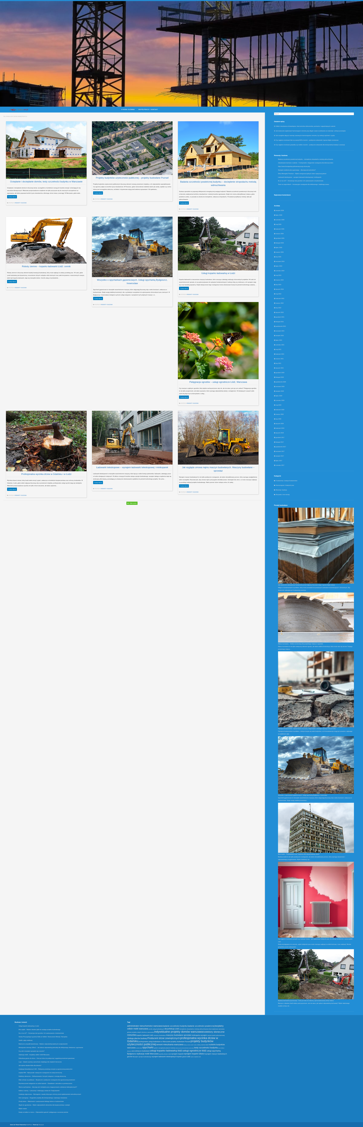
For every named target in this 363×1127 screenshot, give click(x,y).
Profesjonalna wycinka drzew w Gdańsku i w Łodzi (46, 474)
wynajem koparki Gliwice (194, 1054)
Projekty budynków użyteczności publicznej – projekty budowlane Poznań (132, 178)
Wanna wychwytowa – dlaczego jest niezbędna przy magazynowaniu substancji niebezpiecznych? (48, 1087)
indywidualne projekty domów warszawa (178, 1031)
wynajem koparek (177, 1054)
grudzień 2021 (280, 317)
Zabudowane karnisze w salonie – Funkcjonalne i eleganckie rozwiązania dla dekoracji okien (305, 163)
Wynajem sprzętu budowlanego (142, 1056)
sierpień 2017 (280, 456)
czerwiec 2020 (280, 400)
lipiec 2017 (279, 460)
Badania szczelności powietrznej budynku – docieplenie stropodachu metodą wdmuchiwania (305, 159)
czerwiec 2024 (280, 270)
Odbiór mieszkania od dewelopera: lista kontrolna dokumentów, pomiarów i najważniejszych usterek (305, 126)
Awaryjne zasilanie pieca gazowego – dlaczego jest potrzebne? (297, 170)
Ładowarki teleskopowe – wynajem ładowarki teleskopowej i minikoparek (132, 467)
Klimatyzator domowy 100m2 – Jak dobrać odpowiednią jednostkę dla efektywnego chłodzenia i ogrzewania (51, 1047)
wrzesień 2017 (280, 451)
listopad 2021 (280, 321)
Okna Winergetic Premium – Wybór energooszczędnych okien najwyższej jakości (302, 173)
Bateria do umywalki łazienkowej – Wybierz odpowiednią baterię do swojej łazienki (43, 1044)
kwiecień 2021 (280, 354)
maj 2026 (278, 224)
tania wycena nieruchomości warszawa (185, 1048)
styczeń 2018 (280, 433)
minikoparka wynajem (199, 1035)
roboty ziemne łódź (202, 1045)
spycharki (147, 1047)
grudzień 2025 (280, 238)
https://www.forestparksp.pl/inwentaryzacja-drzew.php (294, 166)
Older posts (133, 503)
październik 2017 (281, 446)
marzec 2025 (280, 252)
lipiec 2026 (279, 215)
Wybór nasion (23, 1108)
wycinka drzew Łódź (165, 1054)
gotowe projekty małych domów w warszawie (140, 1032)
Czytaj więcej (12, 196)
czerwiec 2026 (280, 219)
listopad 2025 (280, 243)
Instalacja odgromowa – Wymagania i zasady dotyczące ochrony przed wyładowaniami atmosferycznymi (50, 1094)
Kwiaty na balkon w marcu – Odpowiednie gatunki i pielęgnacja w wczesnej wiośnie (43, 1112)
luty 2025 (278, 257)
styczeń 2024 (280, 289)
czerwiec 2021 (280, 345)
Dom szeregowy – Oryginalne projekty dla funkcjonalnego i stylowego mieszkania (43, 1098)
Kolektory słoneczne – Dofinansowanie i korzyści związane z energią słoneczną (42, 1076)
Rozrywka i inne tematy (283, 494)
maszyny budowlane (159, 1035)
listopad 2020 (280, 377)
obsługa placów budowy (137, 1038)
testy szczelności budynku (206, 1047)
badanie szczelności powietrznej (201, 1026)
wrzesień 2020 (280, 386)
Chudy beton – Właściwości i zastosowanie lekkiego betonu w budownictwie (41, 1101)
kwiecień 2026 (280, 229)
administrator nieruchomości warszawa (144, 1026)
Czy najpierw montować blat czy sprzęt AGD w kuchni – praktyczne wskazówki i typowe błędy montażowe (307, 140)
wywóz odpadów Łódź (196, 1056)
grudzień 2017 (280, 437)
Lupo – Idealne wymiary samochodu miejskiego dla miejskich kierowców (40, 1062)
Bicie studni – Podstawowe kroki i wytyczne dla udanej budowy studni (298, 854)
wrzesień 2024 (280, 261)
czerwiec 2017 (280, 465)
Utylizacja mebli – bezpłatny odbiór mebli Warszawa (34, 1054)
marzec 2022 (280, 303)
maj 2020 (278, 405)
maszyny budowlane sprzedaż (178, 1035)
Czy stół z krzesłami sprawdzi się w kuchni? (32, 1051)
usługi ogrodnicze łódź (194, 1050)
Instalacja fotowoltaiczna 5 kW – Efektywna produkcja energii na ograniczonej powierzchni (45, 1069)
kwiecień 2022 (280, 298)
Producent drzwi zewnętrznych (163, 1038)
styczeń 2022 (280, 312)
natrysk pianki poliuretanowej (216, 1035)
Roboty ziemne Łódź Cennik (190, 1044)
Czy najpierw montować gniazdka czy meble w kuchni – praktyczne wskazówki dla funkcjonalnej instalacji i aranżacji (310, 144)
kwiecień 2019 (280, 428)
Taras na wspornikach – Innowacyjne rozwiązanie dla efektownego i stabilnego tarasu (303, 184)
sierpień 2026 (280, 210)
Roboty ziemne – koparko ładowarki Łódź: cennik (46, 266)
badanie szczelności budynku (175, 1026)
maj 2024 (278, 275)
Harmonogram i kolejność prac (285, 485)
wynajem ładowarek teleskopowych (164, 1057)
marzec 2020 (280, 414)
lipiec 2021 (279, 340)
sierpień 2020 (280, 391)
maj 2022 (278, 294)
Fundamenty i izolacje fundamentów (286, 480)
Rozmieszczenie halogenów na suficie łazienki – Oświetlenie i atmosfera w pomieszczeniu (45, 1083)
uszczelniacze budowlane (140, 1051)
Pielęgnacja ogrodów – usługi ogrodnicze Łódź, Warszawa (218, 382)
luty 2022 (278, 307)
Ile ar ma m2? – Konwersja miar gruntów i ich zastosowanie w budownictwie (300, 181)
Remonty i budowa (21, 203)
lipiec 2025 (279, 247)
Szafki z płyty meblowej (25, 1040)
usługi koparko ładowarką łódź (166, 1050)
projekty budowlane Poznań (180, 1041)
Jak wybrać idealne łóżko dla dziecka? (30, 1065)
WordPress (29, 1124)
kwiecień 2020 (280, 409)
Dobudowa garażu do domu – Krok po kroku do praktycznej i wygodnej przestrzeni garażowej (46, 1058)
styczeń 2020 (280, 423)
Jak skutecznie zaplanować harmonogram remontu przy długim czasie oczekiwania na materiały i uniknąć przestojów (311, 131)
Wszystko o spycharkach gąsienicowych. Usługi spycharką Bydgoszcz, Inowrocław (302, 795)
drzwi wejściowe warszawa (216, 1029)
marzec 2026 (280, 233)
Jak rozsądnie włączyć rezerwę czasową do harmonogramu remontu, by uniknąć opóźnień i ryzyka (305, 135)
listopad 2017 (280, 442)
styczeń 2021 (280, 368)
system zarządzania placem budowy (164, 1048)
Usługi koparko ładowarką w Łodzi (218, 273)
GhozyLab (41, 1124)
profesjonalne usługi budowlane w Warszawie (154, 1041)
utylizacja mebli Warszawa (148, 1054)
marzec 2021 (280, 358)
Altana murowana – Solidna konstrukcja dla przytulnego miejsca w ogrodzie (300, 644)
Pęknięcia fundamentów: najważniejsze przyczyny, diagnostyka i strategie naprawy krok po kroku (307, 728)
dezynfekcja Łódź (171, 1029)
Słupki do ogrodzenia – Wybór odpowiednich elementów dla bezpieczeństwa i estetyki (44, 1105)
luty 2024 (278, 284)
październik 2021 (281, 326)
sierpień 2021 (280, 335)
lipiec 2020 (279, 395)
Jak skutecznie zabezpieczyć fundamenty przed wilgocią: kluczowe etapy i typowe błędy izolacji (306, 585)
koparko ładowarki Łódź (144, 1035)
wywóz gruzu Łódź (183, 1057)
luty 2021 (278, 363)
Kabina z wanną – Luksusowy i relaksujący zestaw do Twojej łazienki (39, 1090)
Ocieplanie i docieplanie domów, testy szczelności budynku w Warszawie (46, 181)
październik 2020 (281, 382)
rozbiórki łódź (139, 1048)
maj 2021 (278, 349)
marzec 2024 (280, 280)
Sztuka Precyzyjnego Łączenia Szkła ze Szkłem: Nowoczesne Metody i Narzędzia (43, 1036)
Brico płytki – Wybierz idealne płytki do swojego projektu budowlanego (39, 1029)
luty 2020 (278, 419)
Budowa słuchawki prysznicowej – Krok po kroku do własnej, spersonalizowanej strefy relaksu (306, 1000)
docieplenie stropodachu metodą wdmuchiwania (193, 1029)
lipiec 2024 (279, 266)
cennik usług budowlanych (156, 1029)
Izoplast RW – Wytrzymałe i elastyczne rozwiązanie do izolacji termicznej (40, 1072)
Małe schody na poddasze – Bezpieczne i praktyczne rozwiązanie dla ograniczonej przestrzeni (47, 1080)
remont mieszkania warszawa (169, 1044)
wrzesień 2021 (280, 331)
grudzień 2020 (280, 372)
